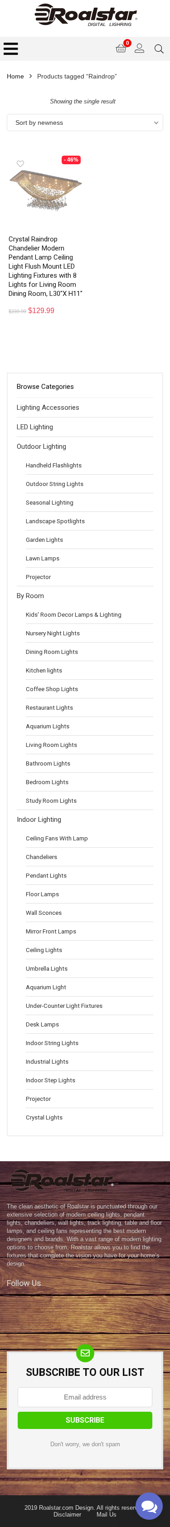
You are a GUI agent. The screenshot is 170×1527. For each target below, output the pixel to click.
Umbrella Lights (47, 968)
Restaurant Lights (49, 707)
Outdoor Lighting (41, 446)
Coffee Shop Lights (52, 688)
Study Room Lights (51, 800)
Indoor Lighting (39, 819)
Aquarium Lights (47, 726)
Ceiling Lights (44, 949)
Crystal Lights (44, 1117)
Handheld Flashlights (54, 465)
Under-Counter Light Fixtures (64, 1005)
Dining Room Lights (52, 651)
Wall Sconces (44, 912)
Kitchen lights (44, 670)
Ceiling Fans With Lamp (57, 838)
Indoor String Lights (52, 1042)
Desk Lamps (42, 1024)
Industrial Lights (47, 1061)
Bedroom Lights (47, 782)
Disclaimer (67, 1514)
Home (15, 76)
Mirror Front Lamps (51, 931)
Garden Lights (44, 539)
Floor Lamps (42, 894)
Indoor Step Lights (50, 1080)
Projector (38, 576)
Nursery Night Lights (53, 633)
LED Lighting (35, 427)
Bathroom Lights (48, 763)
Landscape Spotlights (55, 521)
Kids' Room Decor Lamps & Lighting (73, 614)
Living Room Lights (51, 744)
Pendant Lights (46, 875)
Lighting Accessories (48, 407)
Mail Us (107, 1514)
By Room (30, 596)
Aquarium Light (46, 987)
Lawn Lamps (42, 558)
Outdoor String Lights (54, 483)
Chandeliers (41, 856)
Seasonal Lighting (49, 502)
